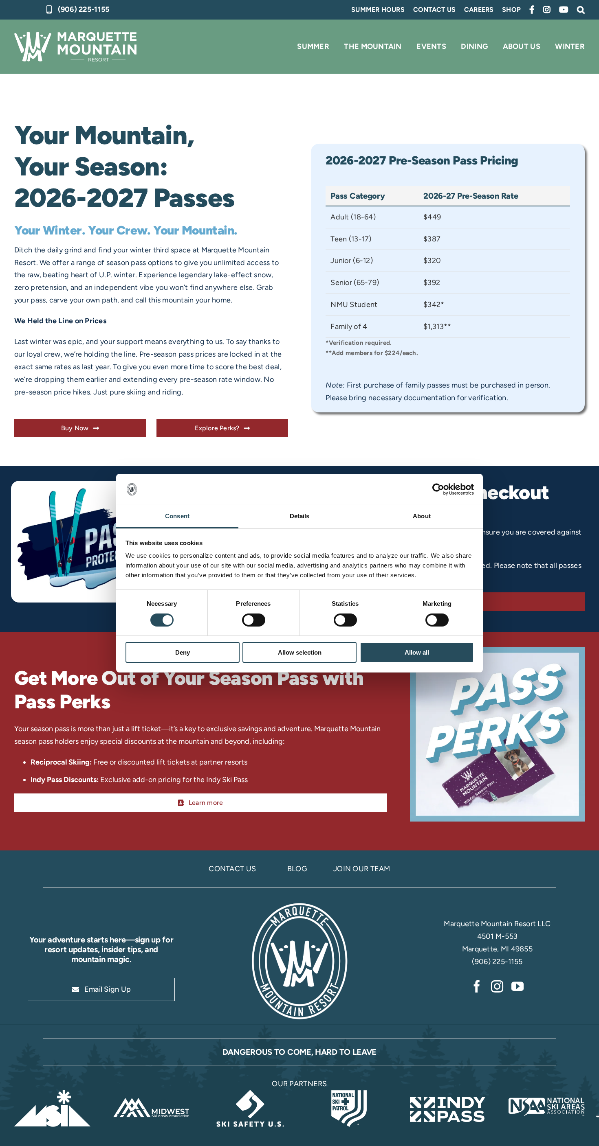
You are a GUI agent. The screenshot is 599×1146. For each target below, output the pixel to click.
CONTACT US (232, 868)
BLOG (297, 868)
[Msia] (52, 1093)
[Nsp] (349, 1093)
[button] (581, 10)
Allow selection (300, 652)
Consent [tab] (177, 516)
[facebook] (477, 986)
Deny (182, 652)
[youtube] (517, 986)
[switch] (253, 620)
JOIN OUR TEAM (361, 868)
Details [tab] (300, 516)
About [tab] (422, 516)
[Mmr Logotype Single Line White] (75, 35)
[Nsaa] (547, 1093)
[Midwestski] (151, 1093)
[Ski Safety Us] (250, 1093)
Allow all (417, 652)
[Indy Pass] (448, 1093)
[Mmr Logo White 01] (299, 903)
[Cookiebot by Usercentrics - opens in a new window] (438, 489)
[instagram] (497, 986)
